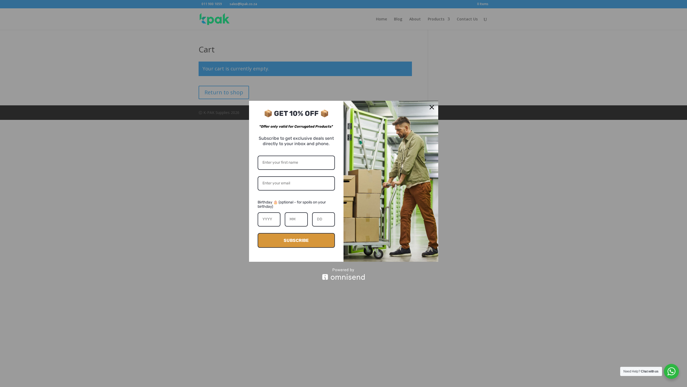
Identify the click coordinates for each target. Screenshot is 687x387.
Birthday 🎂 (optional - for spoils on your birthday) (292, 204)
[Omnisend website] (343, 274)
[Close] (431, 107)
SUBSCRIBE (296, 240)
